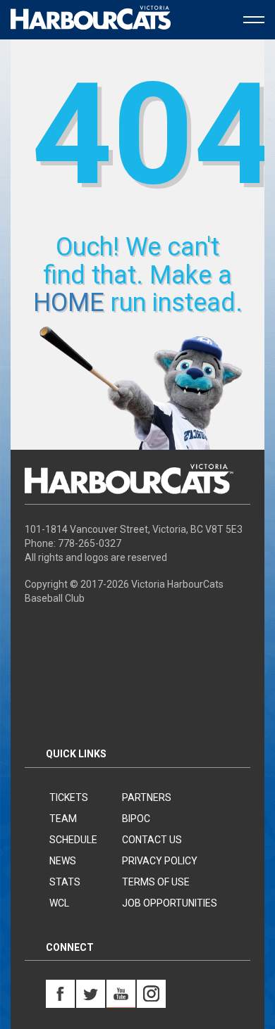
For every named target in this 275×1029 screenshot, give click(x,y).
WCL (59, 903)
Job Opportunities (169, 903)
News (62, 860)
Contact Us (152, 839)
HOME (68, 302)
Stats (64, 882)
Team (63, 818)
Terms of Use (156, 882)
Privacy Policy (159, 860)
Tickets (68, 797)
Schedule (73, 839)
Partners (146, 797)
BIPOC (136, 818)
